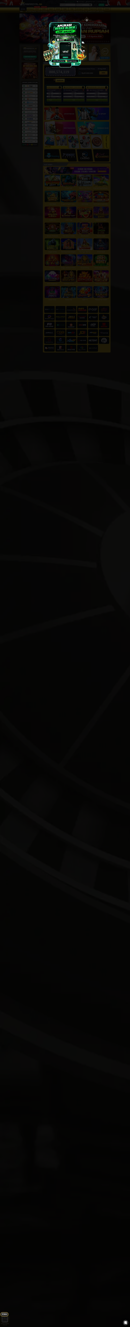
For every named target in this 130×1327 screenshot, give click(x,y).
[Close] (87, 20)
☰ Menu (4, 1314)
